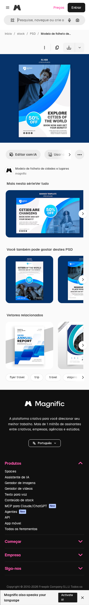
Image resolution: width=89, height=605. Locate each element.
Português (45, 443)
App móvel (13, 523)
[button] (44, 443)
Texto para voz (16, 494)
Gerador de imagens (20, 483)
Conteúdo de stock (19, 500)
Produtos (13, 463)
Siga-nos (13, 568)
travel (53, 377)
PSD (33, 34)
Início (8, 34)
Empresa (13, 554)
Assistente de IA (17, 477)
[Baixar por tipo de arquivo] (79, 47)
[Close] (82, 598)
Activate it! (67, 597)
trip (36, 377)
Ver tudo (42, 183)
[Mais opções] (44, 47)
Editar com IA (26, 154)
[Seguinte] (69, 154)
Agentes (15, 512)
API (7, 517)
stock (21, 34)
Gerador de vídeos (19, 488)
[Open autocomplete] (10, 20)
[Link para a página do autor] (9, 171)
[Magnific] (45, 404)
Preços (58, 7)
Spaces (10, 471)
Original (30, 63)
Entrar (76, 7)
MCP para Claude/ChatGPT (30, 506)
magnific (21, 174)
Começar (13, 541)
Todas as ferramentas (21, 529)
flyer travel (17, 377)
